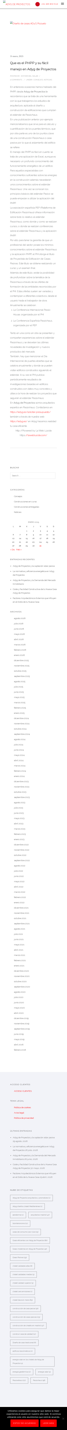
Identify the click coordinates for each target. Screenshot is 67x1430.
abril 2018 (19, 1044)
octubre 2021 (20, 918)
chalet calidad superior (23, 1283)
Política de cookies (22, 1107)
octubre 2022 (20, 855)
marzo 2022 (19, 892)
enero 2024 (19, 776)
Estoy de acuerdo (24, 1423)
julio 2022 (18, 871)
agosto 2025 (19, 681)
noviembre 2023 (21, 787)
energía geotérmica (22, 1372)
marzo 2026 (20, 644)
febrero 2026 (20, 650)
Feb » (19, 549)
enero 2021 (19, 966)
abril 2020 (19, 1013)
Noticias (48, 80)
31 (40, 546)
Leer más (48, 1423)
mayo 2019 (19, 1039)
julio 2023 (18, 808)
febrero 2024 (20, 771)
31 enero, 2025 (16, 56)
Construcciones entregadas (26, 507)
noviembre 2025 (21, 666)
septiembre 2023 (22, 797)
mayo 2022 (19, 881)
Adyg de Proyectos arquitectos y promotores (31, 1198)
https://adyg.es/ (18, 421)
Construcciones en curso (25, 501)
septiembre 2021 (22, 923)
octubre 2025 (20, 671)
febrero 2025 (20, 708)
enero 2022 (19, 902)
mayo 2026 (19, 634)
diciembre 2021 (21, 908)
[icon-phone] (38, 4)
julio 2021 (18, 934)
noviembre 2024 (21, 723)
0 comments (16, 80)
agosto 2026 (20, 618)
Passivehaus (19, 1380)
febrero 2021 (20, 960)
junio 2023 (19, 813)
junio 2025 (19, 692)
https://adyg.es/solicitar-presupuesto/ (30, 412)
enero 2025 (19, 713)
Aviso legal (19, 1113)
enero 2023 (19, 839)
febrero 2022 (20, 897)
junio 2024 (19, 750)
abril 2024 (19, 760)
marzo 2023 (19, 829)
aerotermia (18, 1215)
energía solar (44, 1372)
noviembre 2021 (21, 913)
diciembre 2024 (21, 718)
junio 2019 (19, 1034)
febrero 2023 (20, 834)
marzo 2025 (19, 702)
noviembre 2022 (21, 850)
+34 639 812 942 (49, 4)
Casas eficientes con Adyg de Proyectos (30, 1240)
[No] (63, 1418)
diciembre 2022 (21, 844)
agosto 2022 (19, 866)
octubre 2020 (20, 981)
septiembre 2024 (22, 734)
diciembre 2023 (21, 781)
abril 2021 (18, 950)
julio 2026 (18, 623)
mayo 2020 (19, 1008)
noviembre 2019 (21, 1023)
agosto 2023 (19, 802)
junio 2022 (19, 876)
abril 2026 (19, 639)
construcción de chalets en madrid (28, 1326)
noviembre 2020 (22, 976)
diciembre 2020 (21, 971)
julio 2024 (18, 744)
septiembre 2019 (22, 1029)
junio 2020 (19, 1002)
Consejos (38, 80)
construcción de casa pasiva (25, 1309)
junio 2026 (19, 629)
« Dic (12, 549)
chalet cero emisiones (22, 1292)
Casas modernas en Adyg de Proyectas (30, 1249)
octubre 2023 (20, 792)
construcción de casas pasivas (26, 1317)
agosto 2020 (20, 992)
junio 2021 (19, 939)
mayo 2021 (19, 944)
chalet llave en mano (23, 1300)
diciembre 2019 (21, 1018)
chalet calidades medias (23, 1275)
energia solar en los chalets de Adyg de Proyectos (28, 1361)
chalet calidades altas (22, 1266)
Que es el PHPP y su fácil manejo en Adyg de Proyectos (33, 66)
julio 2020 (18, 997)
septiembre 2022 (22, 860)
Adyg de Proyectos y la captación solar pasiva (34, 566)
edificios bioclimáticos (23, 1351)
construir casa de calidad (24, 1334)
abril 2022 (18, 887)
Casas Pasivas (20, 1257)
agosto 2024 (19, 739)
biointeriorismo (20, 1223)
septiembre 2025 (22, 676)
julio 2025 (18, 687)
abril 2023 (18, 823)
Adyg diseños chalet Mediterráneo (27, 1206)
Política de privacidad (24, 1118)
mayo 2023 (19, 818)
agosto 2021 (19, 929)
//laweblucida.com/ (36, 435)
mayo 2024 (19, 755)
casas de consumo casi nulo (25, 1232)
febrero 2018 (20, 1050)
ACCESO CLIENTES (23, 1091)
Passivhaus (39, 1380)
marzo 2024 (19, 766)
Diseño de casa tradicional (24, 1343)
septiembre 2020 (22, 987)
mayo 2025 (19, 697)
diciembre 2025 (21, 660)
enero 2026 (19, 655)
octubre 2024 (20, 729)
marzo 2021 (19, 955)
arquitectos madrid (40, 1215)
